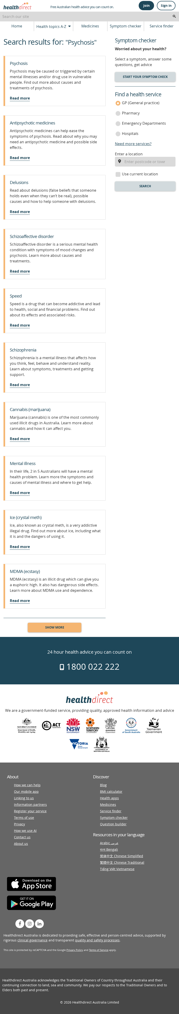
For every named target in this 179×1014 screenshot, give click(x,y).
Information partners (30, 804)
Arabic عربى (109, 843)
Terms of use (24, 817)
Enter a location (129, 154)
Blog (103, 785)
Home (16, 26)
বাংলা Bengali (109, 849)
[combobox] (89, 16)
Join (146, 5)
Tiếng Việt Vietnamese (117, 869)
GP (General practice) (140, 102)
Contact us (22, 837)
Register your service (30, 811)
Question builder (113, 824)
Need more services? (133, 143)
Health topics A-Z (51, 26)
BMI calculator (111, 791)
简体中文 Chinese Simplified (121, 856)
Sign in (166, 5)
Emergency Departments (144, 123)
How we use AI (25, 830)
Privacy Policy (74, 950)
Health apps (109, 798)
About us (21, 843)
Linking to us (24, 798)
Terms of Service (98, 950)
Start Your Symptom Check (145, 77)
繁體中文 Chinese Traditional (122, 862)
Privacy (19, 824)
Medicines (90, 26)
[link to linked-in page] (39, 923)
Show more (54, 627)
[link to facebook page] (19, 923)
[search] (174, 16)
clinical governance (32, 940)
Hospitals (130, 133)
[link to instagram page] (29, 923)
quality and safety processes (97, 940)
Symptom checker (125, 26)
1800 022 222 (92, 666)
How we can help (27, 785)
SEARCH (145, 186)
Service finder (162, 26)
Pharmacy (131, 113)
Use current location (140, 174)
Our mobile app (26, 791)
